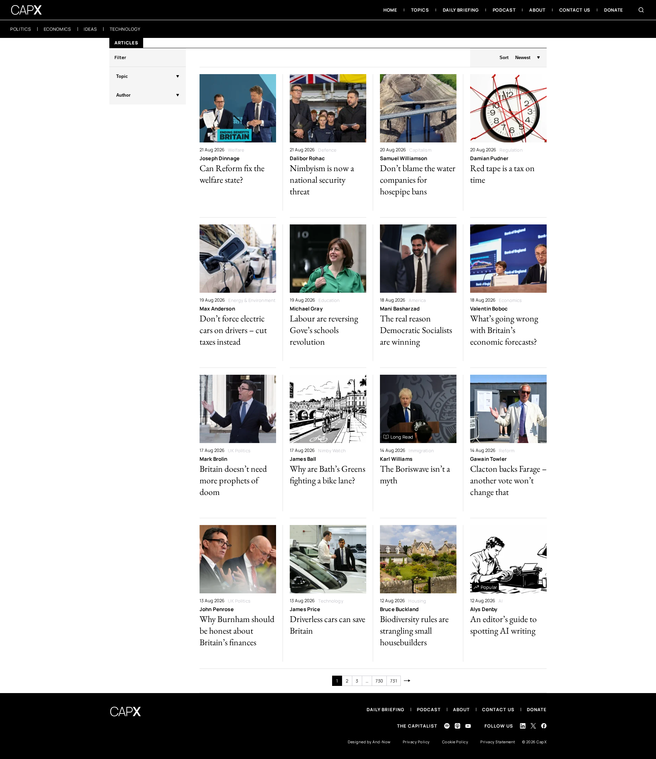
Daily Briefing (386, 709)
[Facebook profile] (544, 725)
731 (393, 681)
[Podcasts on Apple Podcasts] (457, 726)
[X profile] (533, 726)
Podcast (429, 709)
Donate (537, 709)
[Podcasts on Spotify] (447, 726)
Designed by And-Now (369, 741)
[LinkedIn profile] (522, 726)
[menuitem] (390, 10)
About (461, 709)
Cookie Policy (455, 741)
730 (379, 681)
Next (407, 681)
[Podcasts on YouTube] (468, 726)
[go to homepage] (26, 10)
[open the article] (238, 142)
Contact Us (498, 709)
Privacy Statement (497, 741)
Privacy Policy (416, 741)
